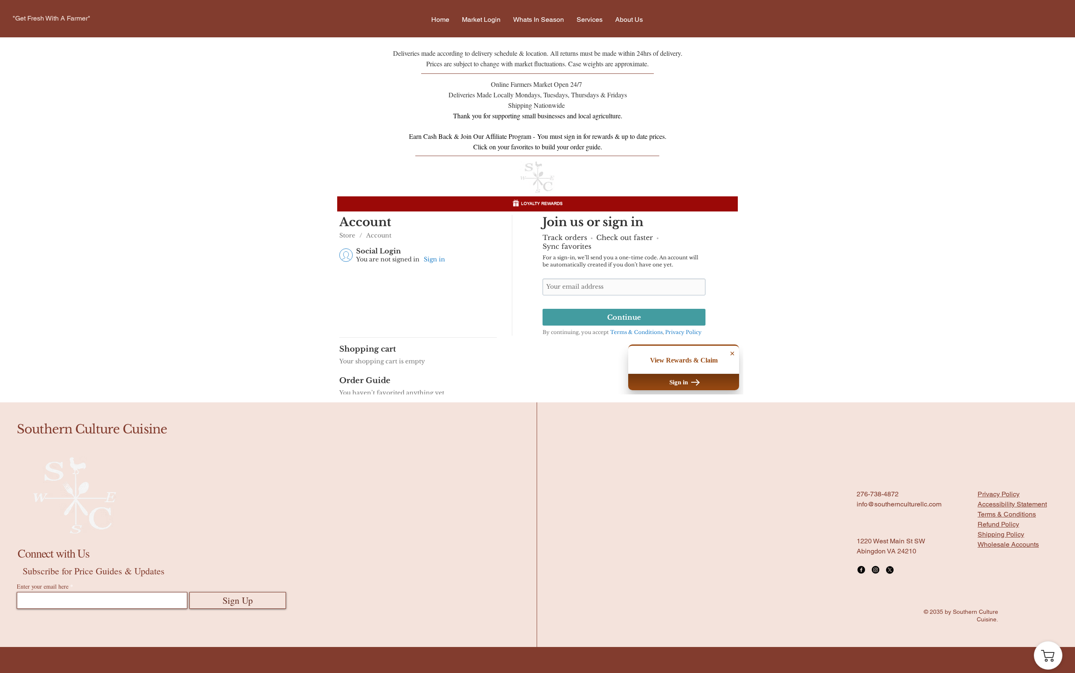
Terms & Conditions (1007, 632)
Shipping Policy (1001, 652)
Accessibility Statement (1012, 622)
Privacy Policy (999, 612)
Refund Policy (998, 642)
